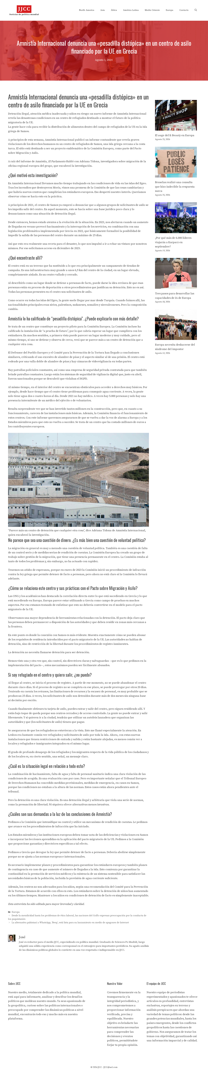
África (114, 10)
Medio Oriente (152, 10)
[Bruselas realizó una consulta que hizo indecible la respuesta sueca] (176, 175)
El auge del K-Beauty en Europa (174, 135)
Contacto (184, 10)
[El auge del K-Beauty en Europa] (176, 128)
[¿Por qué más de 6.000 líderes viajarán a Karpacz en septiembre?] (176, 231)
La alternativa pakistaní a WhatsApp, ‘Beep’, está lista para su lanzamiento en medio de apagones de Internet (70, 922)
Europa (169, 10)
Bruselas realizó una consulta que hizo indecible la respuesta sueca (175, 187)
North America (86, 10)
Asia (102, 10)
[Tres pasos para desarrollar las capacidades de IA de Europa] (176, 286)
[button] (196, 10)
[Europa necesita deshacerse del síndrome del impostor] (176, 337)
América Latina (131, 10)
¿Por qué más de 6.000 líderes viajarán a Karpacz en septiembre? (173, 242)
